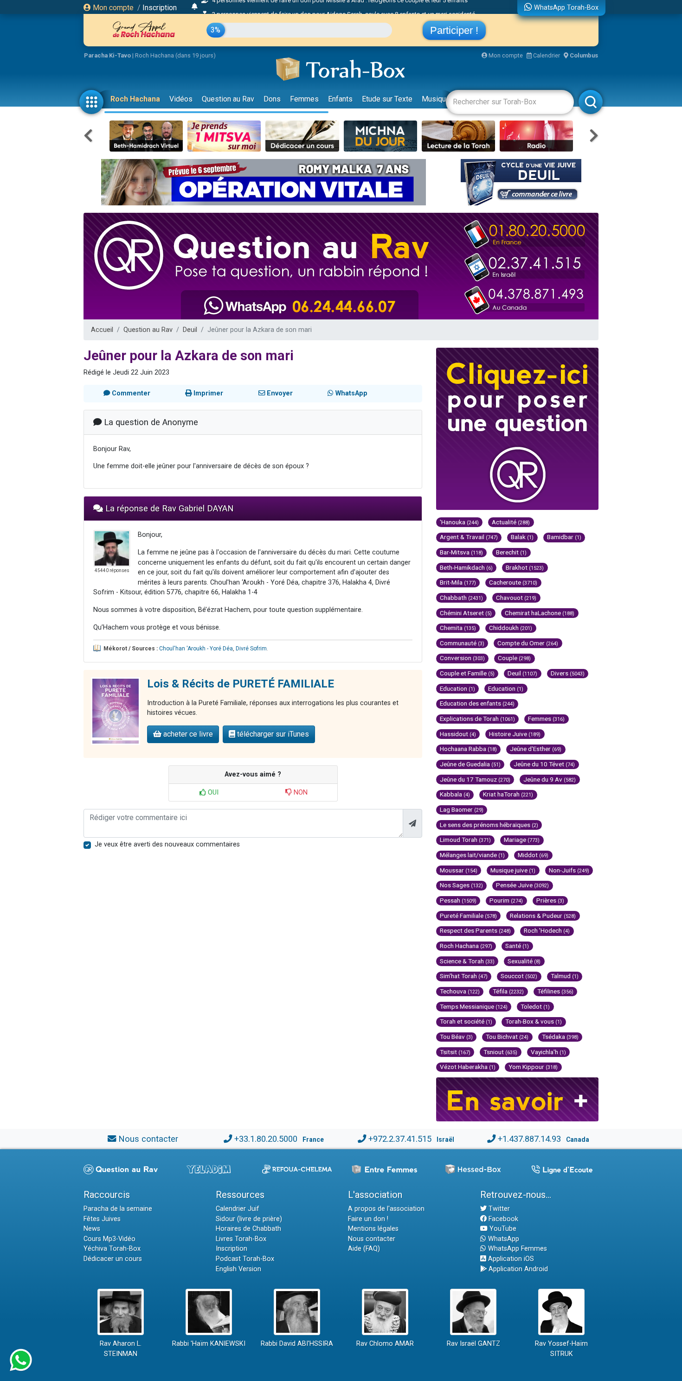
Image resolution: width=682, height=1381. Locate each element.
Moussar (458, 870)
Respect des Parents (475, 930)
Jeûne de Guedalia (470, 764)
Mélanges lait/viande (472, 855)
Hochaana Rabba (468, 748)
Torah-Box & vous (533, 1021)
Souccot (519, 976)
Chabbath (461, 597)
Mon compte (112, 7)
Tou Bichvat (507, 1036)
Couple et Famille (467, 673)
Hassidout (458, 734)
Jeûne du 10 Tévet (544, 764)
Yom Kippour (533, 1066)
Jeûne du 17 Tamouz (475, 779)
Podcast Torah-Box (245, 1259)
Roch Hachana (135, 99)
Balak (522, 537)
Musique (436, 99)
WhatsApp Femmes (516, 1249)
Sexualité (524, 961)
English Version (238, 1269)
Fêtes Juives (102, 1219)
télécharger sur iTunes (272, 734)
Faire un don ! (368, 1219)
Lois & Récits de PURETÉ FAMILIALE (240, 683)
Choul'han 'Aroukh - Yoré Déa (196, 648)
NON (300, 792)
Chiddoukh (510, 627)
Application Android (517, 1269)
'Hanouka (459, 522)
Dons (272, 99)
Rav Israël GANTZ (473, 1344)
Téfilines (555, 991)
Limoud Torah (465, 839)
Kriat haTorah (508, 794)
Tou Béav (456, 1036)
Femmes (304, 99)
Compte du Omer (527, 643)
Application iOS (510, 1259)
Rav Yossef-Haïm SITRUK (561, 1349)
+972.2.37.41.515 (399, 1139)
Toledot (535, 1006)
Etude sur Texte (387, 99)
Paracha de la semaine (118, 1209)
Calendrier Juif (237, 1209)
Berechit (511, 552)
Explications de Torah (477, 718)
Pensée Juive (522, 885)
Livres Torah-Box (241, 1239)
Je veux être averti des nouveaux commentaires (167, 844)
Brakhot (525, 567)
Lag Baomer (461, 809)
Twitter (498, 1209)
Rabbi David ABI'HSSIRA (297, 1344)
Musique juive (512, 870)
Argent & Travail (469, 537)
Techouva (460, 991)
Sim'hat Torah (464, 976)
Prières (550, 900)
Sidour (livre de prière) (249, 1219)
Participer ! (454, 30)
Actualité (511, 522)
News (92, 1229)
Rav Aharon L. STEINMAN (121, 1349)
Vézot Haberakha (467, 1066)
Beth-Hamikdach (466, 567)
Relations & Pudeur (543, 915)
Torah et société (466, 1021)
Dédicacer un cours (113, 1259)
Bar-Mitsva (461, 552)
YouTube (502, 1229)
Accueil (102, 330)
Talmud (565, 976)
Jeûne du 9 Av (549, 779)
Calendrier (546, 55)
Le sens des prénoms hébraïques (489, 824)
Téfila (508, 991)
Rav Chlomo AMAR (385, 1344)
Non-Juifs (569, 870)
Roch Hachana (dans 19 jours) (175, 55)
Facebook (502, 1219)
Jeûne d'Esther (535, 748)
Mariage (522, 839)
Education (457, 688)
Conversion (462, 658)
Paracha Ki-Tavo (107, 55)
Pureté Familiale (468, 915)
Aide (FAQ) (364, 1249)
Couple (514, 658)
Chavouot (516, 597)
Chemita (458, 627)
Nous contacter (148, 1139)
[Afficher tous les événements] (195, 7)
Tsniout (500, 1052)
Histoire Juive (514, 734)
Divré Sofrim (251, 648)
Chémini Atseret (466, 613)
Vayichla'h (548, 1052)
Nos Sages (461, 885)
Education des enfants (477, 703)
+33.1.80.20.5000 (265, 1139)
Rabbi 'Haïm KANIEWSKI (208, 1344)
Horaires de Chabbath (248, 1229)
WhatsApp (502, 1239)
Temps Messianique (474, 1006)
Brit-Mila (458, 582)
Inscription (159, 7)
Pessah (458, 900)
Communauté (462, 643)
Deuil (190, 330)
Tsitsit (455, 1052)
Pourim (506, 900)
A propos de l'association (386, 1209)
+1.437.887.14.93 (529, 1139)
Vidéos (181, 99)
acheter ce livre (187, 734)
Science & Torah (467, 961)
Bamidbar (564, 537)
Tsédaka (560, 1036)
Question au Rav (228, 99)
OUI (212, 792)
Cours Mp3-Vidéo (109, 1239)
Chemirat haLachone (539, 613)
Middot (533, 855)
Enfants (340, 99)
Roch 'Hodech (547, 930)
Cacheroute (513, 582)
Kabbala (455, 794)
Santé (517, 945)
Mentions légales (373, 1229)
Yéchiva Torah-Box (112, 1249)
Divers (568, 673)
